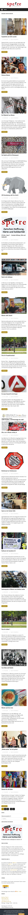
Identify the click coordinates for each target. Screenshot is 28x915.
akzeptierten (21, 914)
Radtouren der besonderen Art (8, 551)
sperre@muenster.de (6, 901)
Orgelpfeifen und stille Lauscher (9, 37)
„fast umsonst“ (14, 870)
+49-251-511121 (5, 900)
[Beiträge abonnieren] (15, 891)
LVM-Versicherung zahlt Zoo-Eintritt (9, 195)
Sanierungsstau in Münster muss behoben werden (13, 589)
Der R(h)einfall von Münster (8, 115)
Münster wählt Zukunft (6, 315)
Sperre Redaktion (14, 39)
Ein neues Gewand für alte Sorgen (9, 394)
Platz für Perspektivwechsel (8, 355)
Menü (5, 9)
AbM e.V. (14, 862)
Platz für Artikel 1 (5, 629)
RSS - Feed (19, 891)
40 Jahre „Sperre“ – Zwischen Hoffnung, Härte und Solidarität (13, 236)
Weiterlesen (4, 52)
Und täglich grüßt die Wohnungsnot (10, 155)
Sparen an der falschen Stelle (8, 511)
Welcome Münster (5, 75)
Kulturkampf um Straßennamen (9, 471)
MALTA (10, 864)
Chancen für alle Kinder (7, 789)
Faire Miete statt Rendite (7, 668)
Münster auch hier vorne (7, 708)
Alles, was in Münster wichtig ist (9, 432)
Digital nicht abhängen (6, 277)
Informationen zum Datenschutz (12, 914)
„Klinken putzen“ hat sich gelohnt (9, 749)
